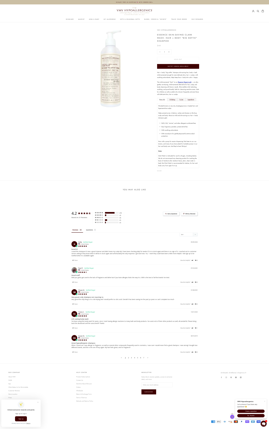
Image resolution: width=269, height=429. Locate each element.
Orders (78, 387)
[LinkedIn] (240, 377)
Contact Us (79, 380)
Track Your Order (179, 19)
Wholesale (79, 391)
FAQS (10, 380)
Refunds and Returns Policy (84, 401)
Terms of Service (81, 398)
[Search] (258, 11)
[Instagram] (226, 377)
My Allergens (110, 19)
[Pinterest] (169, 170)
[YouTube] (236, 377)
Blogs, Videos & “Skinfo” (155, 19)
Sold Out (178, 59)
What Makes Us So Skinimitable (18, 387)
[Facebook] (163, 170)
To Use (181, 99)
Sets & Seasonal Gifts (130, 19)
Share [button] (76, 260)
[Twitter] (166, 170)
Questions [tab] (89, 230)
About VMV (12, 377)
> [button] (147, 358)
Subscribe (148, 392)
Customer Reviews (14, 391)
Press (10, 398)
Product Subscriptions (83, 377)
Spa (9, 384)
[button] (193, 260)
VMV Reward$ (197, 19)
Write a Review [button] (190, 214)
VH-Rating (172, 99)
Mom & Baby (94, 19)
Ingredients (191, 99)
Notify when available (178, 66)
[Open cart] (263, 11)
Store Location (12, 394)
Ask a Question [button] (172, 214)
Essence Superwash (184, 82)
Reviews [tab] (75, 230)
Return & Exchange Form (84, 394)
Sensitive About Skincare (84, 384)
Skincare (70, 19)
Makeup (81, 19)
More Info (162, 99)
